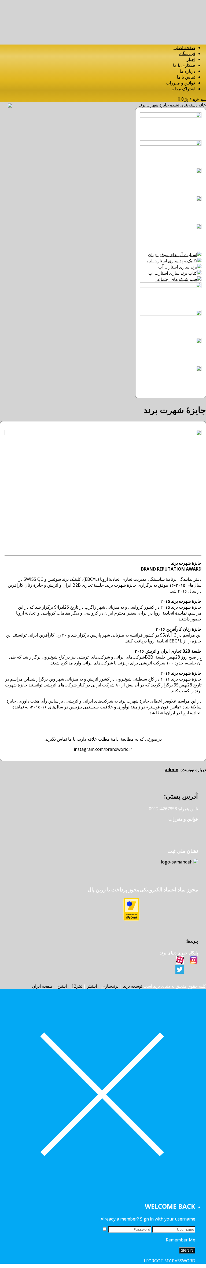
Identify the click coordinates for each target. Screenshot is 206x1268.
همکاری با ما (184, 65)
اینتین (62, 986)
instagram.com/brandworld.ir (103, 749)
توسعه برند (132, 986)
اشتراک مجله (183, 89)
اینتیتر (92, 986)
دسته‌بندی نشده (183, 105)
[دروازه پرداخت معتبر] (131, 919)
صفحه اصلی (184, 47)
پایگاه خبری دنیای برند (179, 953)
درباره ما (187, 71)
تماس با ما (186, 77)
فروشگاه (187, 53)
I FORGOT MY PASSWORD (169, 1261)
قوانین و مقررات (180, 83)
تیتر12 (76, 986)
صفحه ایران (42, 986)
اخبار (191, 59)
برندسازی (110, 986)
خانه (202, 105)
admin (171, 770)
